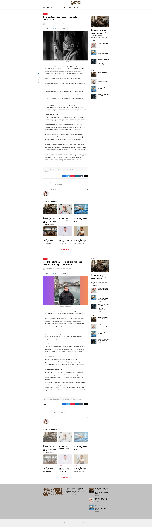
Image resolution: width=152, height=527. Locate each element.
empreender (72, 397)
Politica (65, 7)
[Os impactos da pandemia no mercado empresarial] (65, 45)
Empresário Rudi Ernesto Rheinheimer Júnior (51, 399)
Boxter (45, 167)
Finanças (62, 399)
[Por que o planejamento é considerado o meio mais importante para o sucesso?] (65, 290)
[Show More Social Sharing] (69, 28)
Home (47, 7)
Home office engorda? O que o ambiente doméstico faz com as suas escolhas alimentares (80, 240)
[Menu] (44, 7)
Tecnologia (58, 7)
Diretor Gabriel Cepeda (58, 167)
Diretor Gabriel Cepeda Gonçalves (69, 167)
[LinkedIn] (39, 74)
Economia (50, 397)
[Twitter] (39, 71)
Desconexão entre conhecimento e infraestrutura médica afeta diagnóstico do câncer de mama (65, 241)
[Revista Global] (76, 3)
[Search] (106, 3)
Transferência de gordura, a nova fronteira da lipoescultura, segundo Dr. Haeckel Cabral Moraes (81, 219)
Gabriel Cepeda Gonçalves (69, 169)
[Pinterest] (39, 76)
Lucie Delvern (49, 23)
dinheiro (45, 397)
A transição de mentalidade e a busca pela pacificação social (65, 217)
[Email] (39, 79)
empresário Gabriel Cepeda (81, 167)
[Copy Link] (39, 82)
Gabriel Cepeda (60, 169)
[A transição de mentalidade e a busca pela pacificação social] (65, 209)
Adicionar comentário (65, 249)
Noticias (52, 7)
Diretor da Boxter (50, 167)
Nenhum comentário (61, 23)
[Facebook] (39, 68)
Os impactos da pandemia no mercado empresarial (77, 410)
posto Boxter (46, 171)
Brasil (70, 7)
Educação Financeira (56, 397)
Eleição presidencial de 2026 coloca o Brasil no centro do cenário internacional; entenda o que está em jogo (49, 241)
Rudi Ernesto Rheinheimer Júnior (76, 399)
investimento (67, 399)
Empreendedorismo (65, 397)
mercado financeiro (78, 169)
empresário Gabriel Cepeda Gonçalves (50, 169)
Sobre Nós (76, 7)
